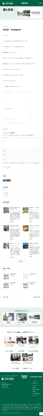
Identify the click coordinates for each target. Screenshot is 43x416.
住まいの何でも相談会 (33, 351)
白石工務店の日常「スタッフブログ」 (36, 13)
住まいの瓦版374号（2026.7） (13, 283)
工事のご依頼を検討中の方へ (37, 393)
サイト (4, 158)
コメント (5, 137)
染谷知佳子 (7, 195)
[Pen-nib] (24, 3)
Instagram (6, 192)
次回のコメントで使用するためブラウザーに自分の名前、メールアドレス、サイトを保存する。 (22, 163)
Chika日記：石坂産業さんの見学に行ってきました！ (15, 208)
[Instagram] (23, 3)
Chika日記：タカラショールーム (15, 244)
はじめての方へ (35, 381)
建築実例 (34, 387)
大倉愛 (6, 193)
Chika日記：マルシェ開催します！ (34, 208)
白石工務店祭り (21, 351)
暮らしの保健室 (15, 368)
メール (4, 154)
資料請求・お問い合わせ (36, 389)
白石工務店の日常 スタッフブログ (34, 322)
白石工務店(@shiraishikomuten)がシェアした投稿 (17, 122)
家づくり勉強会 (9, 351)
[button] (4, 180)
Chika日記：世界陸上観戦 (33, 243)
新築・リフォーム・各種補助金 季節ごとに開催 (33, 346)
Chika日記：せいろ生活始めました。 (34, 226)
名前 (4, 150)
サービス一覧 (34, 385)
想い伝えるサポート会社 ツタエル (26, 412)
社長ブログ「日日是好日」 (8, 322)
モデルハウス (34, 395)
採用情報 (34, 391)
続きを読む (11, 221)
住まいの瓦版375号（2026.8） (13, 274)
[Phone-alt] (25, 377)
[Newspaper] (22, 3)
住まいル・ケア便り (21, 322)
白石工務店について (35, 383)
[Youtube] (26, 3)
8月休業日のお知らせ (32, 273)
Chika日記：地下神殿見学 (14, 225)
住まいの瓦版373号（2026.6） (32, 283)
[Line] (27, 3)
